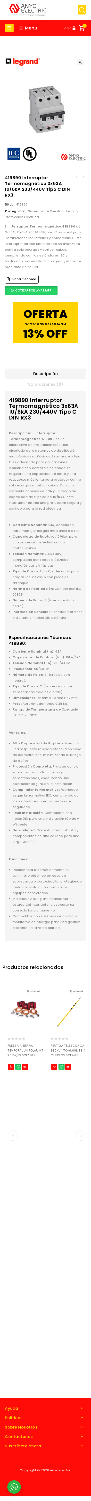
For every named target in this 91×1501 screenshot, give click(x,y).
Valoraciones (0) (45, 384)
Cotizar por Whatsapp (33, 290)
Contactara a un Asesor (18, 1067)
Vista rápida (25, 1067)
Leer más (11, 1067)
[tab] (45, 374)
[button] (80, 62)
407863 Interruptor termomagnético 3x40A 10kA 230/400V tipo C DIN (76, 176)
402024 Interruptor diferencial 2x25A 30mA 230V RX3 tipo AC (83, 176)
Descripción (45, 374)
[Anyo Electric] (28, 9)
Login (68, 28)
